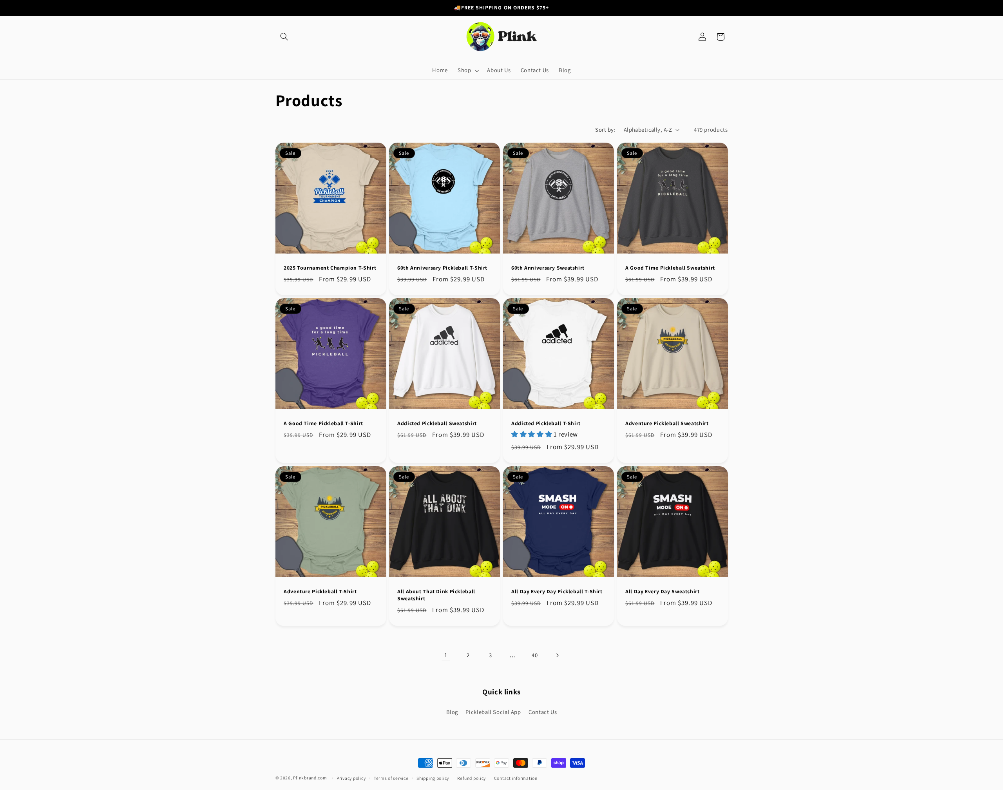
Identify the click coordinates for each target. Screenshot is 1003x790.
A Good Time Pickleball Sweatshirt (670, 268)
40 (535, 655)
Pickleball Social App (493, 711)
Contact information (516, 778)
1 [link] (446, 654)
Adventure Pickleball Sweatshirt (667, 423)
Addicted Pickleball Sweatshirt (437, 423)
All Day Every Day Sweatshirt (662, 591)
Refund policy (471, 778)
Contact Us (543, 711)
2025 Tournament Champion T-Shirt (330, 268)
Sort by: (605, 129)
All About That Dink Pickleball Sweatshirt (436, 595)
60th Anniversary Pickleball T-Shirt (442, 268)
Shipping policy (432, 778)
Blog (452, 711)
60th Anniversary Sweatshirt (548, 268)
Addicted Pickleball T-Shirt (546, 423)
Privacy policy (351, 778)
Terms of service (391, 778)
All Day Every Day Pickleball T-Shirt (557, 591)
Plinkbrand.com (310, 778)
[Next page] (557, 655)
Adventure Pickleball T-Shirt (320, 591)
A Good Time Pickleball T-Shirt (323, 423)
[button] (284, 37)
